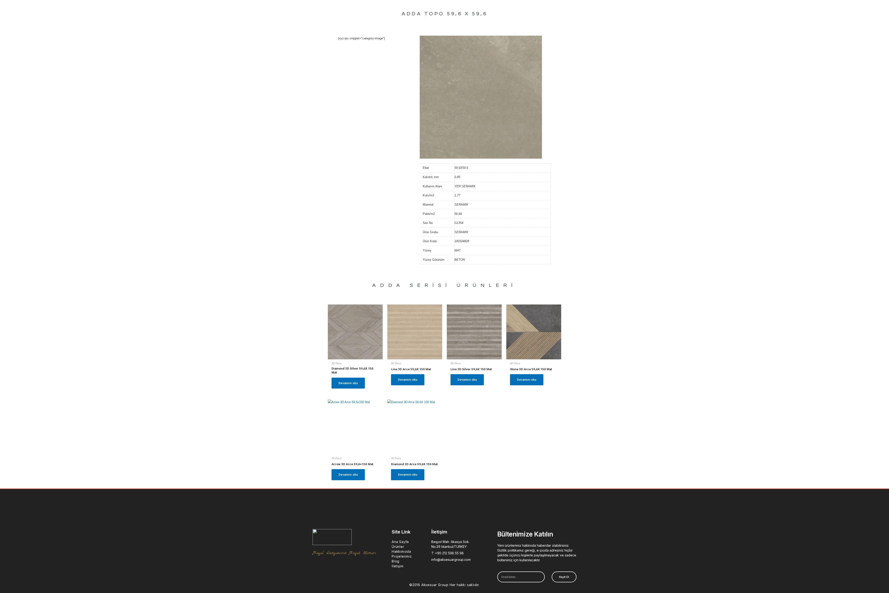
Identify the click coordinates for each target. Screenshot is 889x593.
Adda (388, 285)
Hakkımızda (401, 551)
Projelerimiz (402, 556)
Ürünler (398, 547)
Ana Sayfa (400, 542)
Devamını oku (348, 383)
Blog (395, 561)
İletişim (397, 566)
